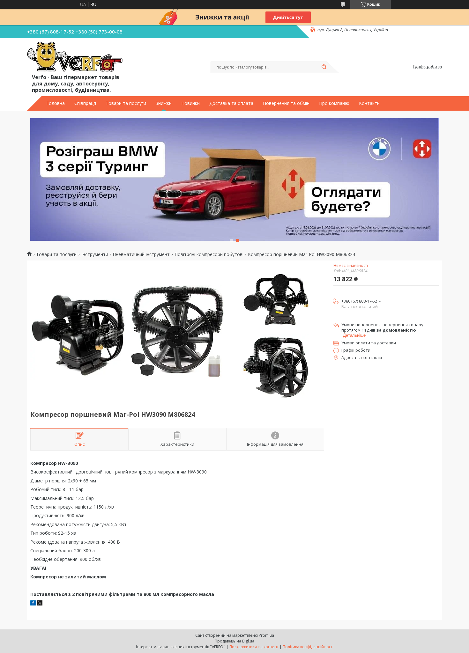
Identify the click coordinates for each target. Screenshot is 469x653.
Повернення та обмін (286, 103)
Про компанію (334, 103)
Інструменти (94, 254)
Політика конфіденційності (308, 646)
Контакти (369, 103)
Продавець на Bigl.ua (234, 641)
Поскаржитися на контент (254, 646)
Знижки (164, 103)
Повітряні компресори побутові (209, 254)
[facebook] (33, 604)
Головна (55, 103)
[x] (39, 604)
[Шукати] (323, 67)
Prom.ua (266, 635)
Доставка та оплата (231, 103)
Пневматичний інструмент (141, 254)
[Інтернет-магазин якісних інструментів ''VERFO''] (75, 57)
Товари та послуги (126, 103)
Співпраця (85, 103)
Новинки (190, 103)
